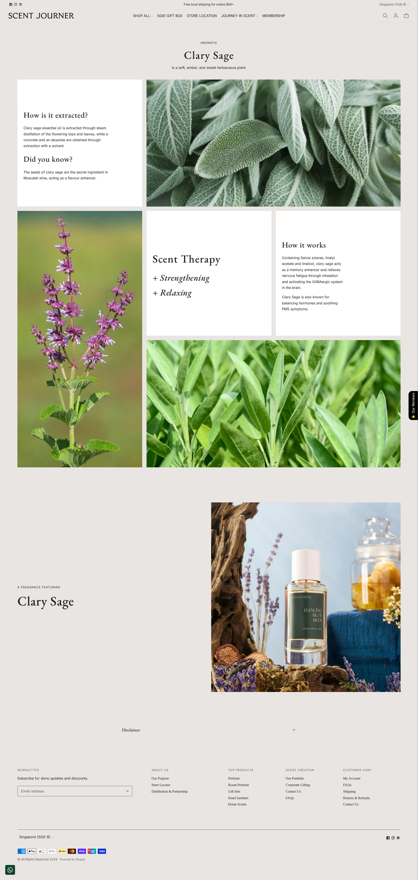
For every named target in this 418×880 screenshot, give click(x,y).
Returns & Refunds (356, 798)
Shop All (141, 16)
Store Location (202, 16)
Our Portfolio (295, 778)
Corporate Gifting (298, 785)
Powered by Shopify (72, 859)
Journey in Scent (238, 16)
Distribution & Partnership (170, 791)
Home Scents (237, 804)
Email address (32, 786)
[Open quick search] (385, 15)
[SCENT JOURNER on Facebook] (10, 4)
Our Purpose (160, 778)
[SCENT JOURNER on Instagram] (15, 4)
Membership (273, 16)
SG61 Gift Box (169, 16)
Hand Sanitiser (238, 798)
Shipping (349, 791)
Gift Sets (234, 791)
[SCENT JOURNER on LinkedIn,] (20, 4)
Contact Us (293, 791)
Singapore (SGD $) (392, 4)
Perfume (234, 778)
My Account (351, 778)
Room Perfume (238, 785)
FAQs (290, 798)
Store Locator (161, 785)
